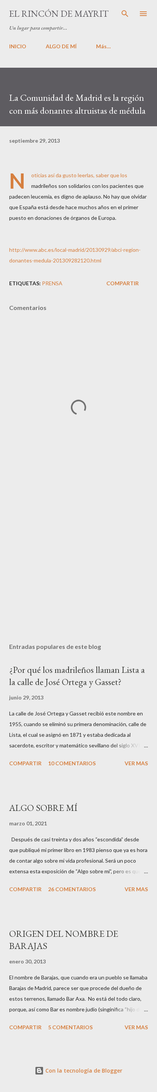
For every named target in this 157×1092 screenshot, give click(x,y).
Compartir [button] (122, 283)
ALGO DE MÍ (61, 46)
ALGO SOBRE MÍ (43, 808)
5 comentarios (70, 1027)
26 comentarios (72, 889)
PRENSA (52, 283)
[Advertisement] (78, 565)
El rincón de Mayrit (59, 13)
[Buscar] (125, 13)
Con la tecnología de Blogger (83, 1070)
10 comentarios (72, 763)
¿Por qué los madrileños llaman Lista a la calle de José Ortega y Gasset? (77, 676)
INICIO (17, 46)
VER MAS (136, 763)
